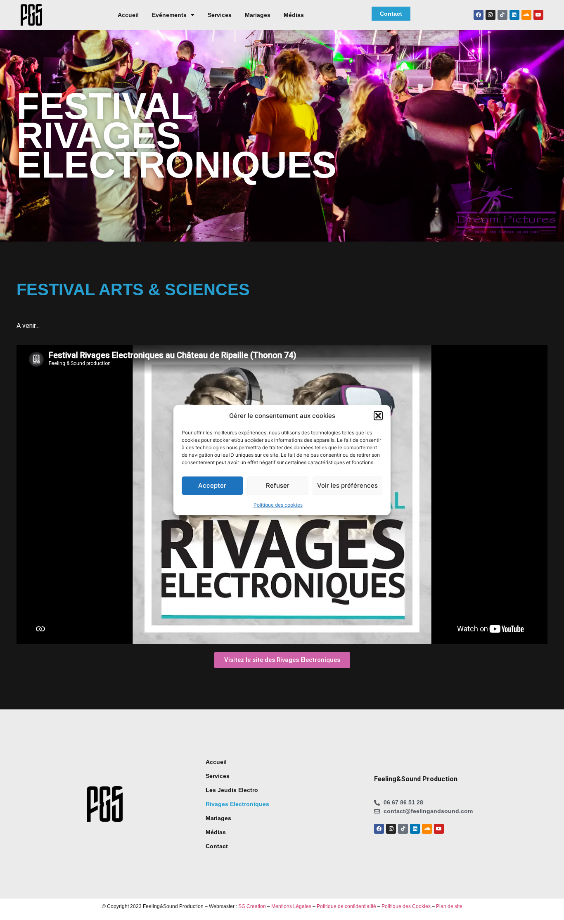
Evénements (169, 15)
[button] (378, 416)
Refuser (277, 485)
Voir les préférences (347, 485)
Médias (294, 15)
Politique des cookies (278, 504)
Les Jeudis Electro (232, 790)
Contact (217, 846)
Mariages (257, 15)
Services (220, 15)
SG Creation (252, 906)
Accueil (128, 15)
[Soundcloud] (526, 15)
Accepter (212, 485)
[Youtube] (538, 15)
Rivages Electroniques (237, 804)
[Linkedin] (514, 15)
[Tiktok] (502, 15)
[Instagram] (490, 15)
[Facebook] (478, 15)
